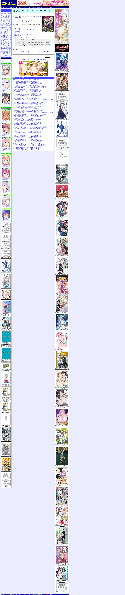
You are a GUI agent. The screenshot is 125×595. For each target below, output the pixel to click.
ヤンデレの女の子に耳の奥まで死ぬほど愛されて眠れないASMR (27, 147)
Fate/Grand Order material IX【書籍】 (6, 426)
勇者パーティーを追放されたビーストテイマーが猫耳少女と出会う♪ (27, 82)
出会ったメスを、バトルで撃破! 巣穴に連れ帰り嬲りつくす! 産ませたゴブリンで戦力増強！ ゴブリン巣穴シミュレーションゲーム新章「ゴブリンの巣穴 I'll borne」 (6, 14)
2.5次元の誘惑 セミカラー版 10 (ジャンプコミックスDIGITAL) (62, 582)
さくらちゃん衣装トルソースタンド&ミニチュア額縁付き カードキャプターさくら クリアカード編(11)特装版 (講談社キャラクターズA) (62, 198)
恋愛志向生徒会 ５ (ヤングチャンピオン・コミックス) (62, 445)
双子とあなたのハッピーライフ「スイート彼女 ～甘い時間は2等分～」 (28, 91)
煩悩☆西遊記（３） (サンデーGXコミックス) (62, 426)
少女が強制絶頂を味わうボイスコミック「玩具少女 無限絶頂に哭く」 (28, 83)
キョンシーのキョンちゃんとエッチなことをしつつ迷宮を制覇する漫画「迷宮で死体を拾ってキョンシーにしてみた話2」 (6, 43)
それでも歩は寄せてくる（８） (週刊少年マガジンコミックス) (62, 485)
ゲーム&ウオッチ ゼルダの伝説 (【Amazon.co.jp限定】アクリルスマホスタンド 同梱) (6, 370)
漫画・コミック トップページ (33, 59)
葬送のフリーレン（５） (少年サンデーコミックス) (62, 506)
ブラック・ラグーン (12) (6, 241)
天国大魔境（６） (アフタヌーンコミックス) (62, 312)
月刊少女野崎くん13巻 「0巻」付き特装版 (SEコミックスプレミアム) (6, 233)
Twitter (51, 7)
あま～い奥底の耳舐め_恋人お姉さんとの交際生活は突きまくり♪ (27, 81)
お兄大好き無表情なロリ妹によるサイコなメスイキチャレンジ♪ (26, 139)
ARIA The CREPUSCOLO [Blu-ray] (6, 413)
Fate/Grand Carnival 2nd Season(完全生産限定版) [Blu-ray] (6, 471)
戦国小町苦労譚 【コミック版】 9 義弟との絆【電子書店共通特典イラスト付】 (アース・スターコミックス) (62, 564)
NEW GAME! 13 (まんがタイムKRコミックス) (62, 592)
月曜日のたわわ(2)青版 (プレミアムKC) (6, 272)
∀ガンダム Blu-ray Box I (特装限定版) (6, 456)
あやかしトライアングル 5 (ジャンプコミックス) (6, 288)
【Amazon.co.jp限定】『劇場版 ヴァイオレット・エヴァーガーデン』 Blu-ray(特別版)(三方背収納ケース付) (6, 314)
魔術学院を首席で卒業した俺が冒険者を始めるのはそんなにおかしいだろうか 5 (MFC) (62, 369)
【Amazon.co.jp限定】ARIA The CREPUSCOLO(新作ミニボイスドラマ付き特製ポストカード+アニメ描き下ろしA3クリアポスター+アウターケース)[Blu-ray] (6, 399)
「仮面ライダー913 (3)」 (21, 28)
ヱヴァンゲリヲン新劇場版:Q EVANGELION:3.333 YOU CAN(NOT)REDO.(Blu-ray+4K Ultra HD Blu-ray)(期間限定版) (6, 360)
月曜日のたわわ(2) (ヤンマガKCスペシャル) (62, 119)
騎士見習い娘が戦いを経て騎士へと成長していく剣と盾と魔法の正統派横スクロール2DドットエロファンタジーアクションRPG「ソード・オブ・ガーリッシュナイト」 (6, 31)
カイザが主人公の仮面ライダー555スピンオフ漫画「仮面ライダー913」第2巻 (31, 51)
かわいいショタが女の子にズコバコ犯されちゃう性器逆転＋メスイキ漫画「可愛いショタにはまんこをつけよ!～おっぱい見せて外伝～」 (6, 52)
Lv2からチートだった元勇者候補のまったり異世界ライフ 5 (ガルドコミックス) (62, 294)
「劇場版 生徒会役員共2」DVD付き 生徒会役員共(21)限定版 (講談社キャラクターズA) (6, 257)
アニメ (16, 7)
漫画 (20, 7)
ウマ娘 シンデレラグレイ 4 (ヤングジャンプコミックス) (62, 148)
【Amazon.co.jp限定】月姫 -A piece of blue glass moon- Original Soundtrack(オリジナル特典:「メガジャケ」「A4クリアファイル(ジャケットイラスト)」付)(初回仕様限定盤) (62, 70)
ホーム (2, 7)
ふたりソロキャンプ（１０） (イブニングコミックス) (62, 545)
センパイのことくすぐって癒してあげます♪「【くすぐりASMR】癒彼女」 (29, 144)
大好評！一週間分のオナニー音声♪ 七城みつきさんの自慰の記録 (27, 90)
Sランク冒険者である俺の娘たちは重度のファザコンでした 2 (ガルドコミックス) (62, 275)
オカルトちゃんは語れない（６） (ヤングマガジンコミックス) (62, 218)
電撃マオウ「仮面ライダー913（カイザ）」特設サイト (26, 37)
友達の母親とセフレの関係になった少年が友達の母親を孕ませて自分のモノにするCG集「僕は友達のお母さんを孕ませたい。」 (6, 39)
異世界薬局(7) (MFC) (62, 330)
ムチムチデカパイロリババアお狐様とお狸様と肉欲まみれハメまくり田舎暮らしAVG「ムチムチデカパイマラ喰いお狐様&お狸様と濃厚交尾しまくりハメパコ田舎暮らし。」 (6, 47)
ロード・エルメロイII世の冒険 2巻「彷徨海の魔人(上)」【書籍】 (6, 441)
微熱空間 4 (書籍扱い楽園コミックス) (62, 101)
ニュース (7, 7)
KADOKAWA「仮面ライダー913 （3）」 (23, 34)
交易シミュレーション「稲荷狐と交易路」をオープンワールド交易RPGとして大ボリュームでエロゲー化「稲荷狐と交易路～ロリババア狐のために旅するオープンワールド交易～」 (6, 20)
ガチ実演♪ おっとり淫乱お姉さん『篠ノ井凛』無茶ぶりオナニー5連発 (28, 89)
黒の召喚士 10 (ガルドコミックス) (62, 236)
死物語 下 (6, 479)
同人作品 (12, 7)
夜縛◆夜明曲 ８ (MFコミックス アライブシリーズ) (62, 350)
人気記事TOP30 (40, 7)
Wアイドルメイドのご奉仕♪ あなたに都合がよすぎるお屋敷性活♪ (27, 79)
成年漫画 (24, 7)
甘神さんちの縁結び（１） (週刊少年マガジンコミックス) (62, 526)
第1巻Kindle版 (17, 31)
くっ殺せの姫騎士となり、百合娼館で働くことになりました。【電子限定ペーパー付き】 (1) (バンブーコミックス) (62, 91)
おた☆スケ (34, 7)
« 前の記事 (23, 59)
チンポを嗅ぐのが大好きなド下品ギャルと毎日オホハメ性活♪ (26, 148)
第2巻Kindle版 (17, 33)
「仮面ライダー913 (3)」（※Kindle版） (24, 30)
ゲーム (28, 7)
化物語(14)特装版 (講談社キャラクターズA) (6, 249)
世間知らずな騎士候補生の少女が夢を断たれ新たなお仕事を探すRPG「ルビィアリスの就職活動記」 (6, 35)
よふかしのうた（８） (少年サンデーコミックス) (62, 466)
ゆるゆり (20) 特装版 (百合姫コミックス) (6, 299)
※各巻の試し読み (17, 35)
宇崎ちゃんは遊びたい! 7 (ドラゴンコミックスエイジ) (6, 330)
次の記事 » (43, 59)
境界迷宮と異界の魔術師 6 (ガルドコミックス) (62, 255)
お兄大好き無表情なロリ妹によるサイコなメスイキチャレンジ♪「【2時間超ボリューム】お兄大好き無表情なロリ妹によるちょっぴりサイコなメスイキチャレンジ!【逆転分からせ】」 (33, 87)
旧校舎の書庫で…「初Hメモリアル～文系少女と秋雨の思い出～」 (27, 85)
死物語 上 (6, 486)
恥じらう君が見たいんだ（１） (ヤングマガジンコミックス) (62, 407)
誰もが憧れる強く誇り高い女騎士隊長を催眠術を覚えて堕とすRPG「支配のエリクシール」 (6, 27)
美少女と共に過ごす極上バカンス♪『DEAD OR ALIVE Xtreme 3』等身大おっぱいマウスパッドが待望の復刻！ (6, 24)
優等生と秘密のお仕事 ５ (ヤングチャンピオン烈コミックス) (62, 388)
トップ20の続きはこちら (7, 55)
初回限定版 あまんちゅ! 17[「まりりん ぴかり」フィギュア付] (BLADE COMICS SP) (6, 385)
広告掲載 (46, 7)
